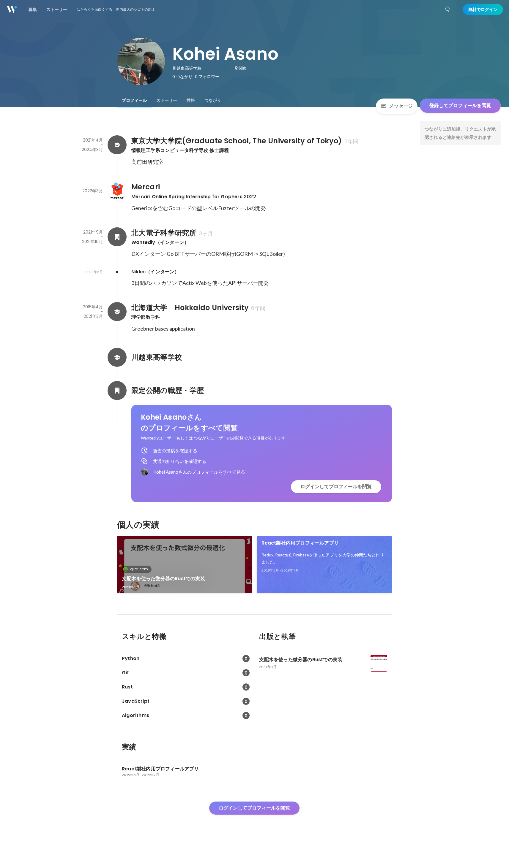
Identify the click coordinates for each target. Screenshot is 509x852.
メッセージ (401, 106)
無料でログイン (482, 9)
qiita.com (139, 569)
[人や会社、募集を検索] (448, 9)
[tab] (134, 100)
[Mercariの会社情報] (117, 191)
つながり (212, 100)
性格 (191, 100)
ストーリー (166, 100)
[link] (184, 564)
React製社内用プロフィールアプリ (300, 543)
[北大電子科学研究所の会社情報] (117, 236)
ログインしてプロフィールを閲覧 (336, 486)
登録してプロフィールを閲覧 (460, 105)
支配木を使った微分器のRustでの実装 (163, 578)
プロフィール (134, 100)
